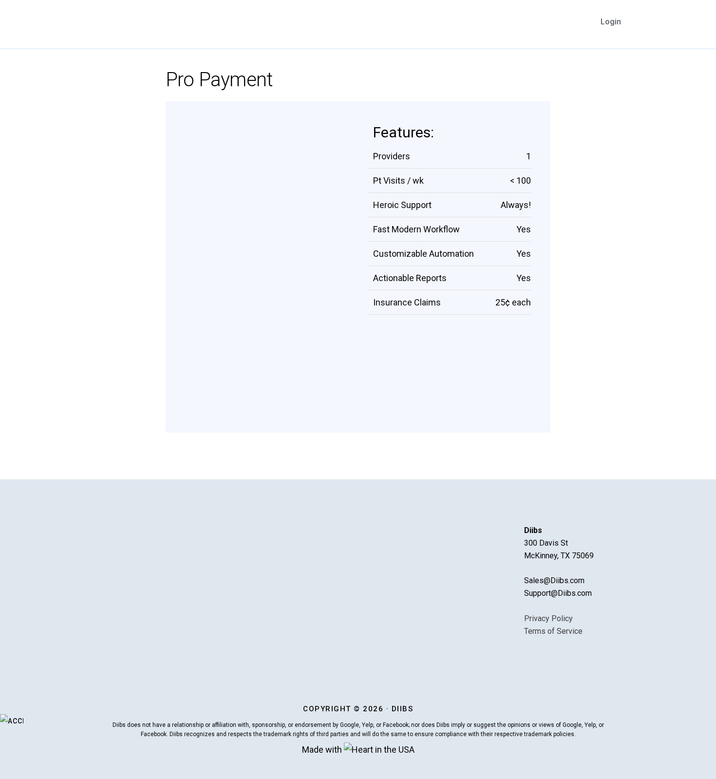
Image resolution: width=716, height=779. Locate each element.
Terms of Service (553, 631)
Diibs (124, 23)
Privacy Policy (548, 618)
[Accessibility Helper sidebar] (11, 721)
